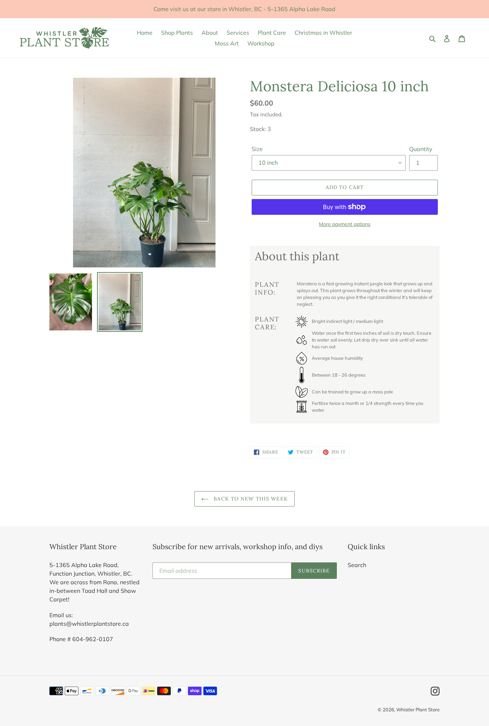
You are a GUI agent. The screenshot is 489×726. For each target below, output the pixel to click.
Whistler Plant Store (418, 709)
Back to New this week (250, 498)
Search (357, 564)
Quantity (420, 149)
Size (257, 149)
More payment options (345, 224)
